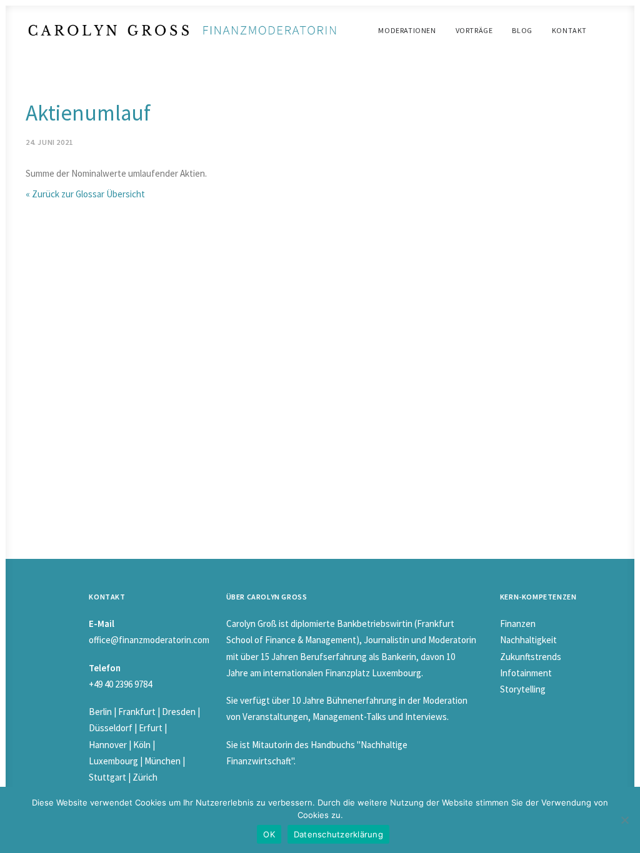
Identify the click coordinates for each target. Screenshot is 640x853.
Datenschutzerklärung (338, 834)
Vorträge (474, 30)
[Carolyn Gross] (182, 30)
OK (269, 834)
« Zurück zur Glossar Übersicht (85, 194)
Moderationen (407, 30)
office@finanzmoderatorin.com (149, 640)
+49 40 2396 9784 (120, 684)
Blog (522, 30)
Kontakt (569, 30)
